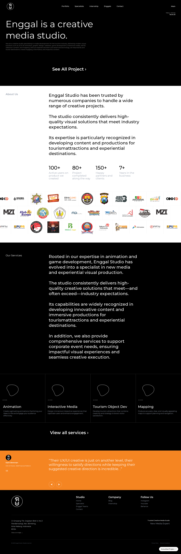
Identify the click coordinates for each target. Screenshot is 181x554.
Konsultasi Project (167, 549)
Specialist (80, 504)
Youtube (144, 504)
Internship (93, 6)
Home (78, 501)
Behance (144, 506)
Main (173, 6)
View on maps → (17, 532)
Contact (120, 6)
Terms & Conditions (165, 543)
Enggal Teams (82, 506)
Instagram (145, 501)
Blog (110, 501)
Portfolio (65, 6)
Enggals (107, 6)
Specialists (79, 6)
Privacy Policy (155, 543)
